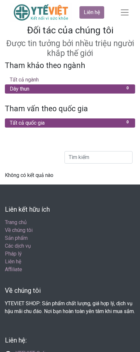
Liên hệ (92, 12)
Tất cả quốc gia (69, 123)
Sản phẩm (16, 238)
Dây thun (69, 89)
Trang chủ (16, 222)
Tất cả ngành (69, 80)
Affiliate (13, 269)
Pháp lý (13, 254)
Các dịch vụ (18, 246)
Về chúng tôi (19, 230)
